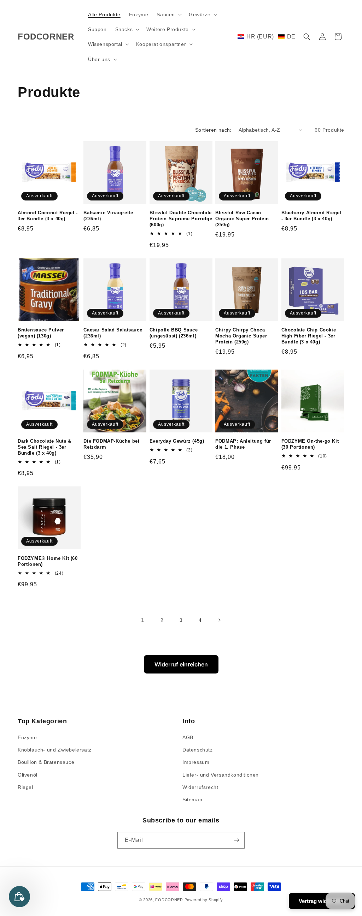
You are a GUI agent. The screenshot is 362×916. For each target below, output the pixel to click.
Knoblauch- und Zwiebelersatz (55, 750)
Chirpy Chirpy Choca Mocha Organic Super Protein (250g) (241, 336)
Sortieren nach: (213, 130)
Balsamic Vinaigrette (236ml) (108, 215)
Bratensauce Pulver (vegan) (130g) (41, 333)
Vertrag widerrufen (322, 901)
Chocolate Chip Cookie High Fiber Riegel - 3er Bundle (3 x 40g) (308, 336)
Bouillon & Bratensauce (46, 762)
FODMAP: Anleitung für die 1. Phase (243, 444)
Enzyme (27, 737)
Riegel (25, 787)
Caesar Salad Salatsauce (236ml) (112, 333)
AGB (187, 737)
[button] (168, 14)
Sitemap (192, 799)
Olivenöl (27, 775)
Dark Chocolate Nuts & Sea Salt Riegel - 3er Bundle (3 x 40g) (44, 447)
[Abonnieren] (236, 840)
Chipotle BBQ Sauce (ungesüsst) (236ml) (174, 333)
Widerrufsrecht (200, 787)
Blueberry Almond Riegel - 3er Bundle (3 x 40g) (311, 215)
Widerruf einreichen (181, 664)
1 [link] (143, 620)
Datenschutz (197, 750)
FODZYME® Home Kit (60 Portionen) (48, 561)
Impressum (195, 762)
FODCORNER (169, 900)
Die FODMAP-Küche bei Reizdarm (111, 444)
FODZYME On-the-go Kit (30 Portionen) (310, 444)
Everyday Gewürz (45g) (177, 441)
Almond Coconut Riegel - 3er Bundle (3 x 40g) (48, 215)
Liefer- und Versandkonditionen (220, 775)
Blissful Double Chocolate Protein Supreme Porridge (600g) (181, 218)
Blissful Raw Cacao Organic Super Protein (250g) (242, 218)
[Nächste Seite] (219, 620)
